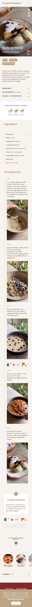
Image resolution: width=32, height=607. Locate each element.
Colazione (13, 60)
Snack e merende (8, 63)
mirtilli (14, 525)
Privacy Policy (9, 588)
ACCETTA (16, 603)
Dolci (5, 60)
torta (7, 525)
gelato (21, 525)
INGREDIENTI (6, 88)
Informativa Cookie (21, 588)
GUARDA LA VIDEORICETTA (12, 96)
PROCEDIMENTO (11, 92)
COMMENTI (7, 574)
